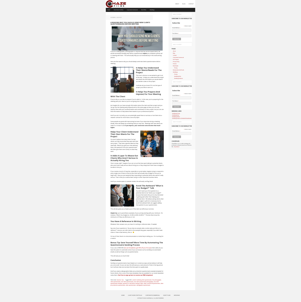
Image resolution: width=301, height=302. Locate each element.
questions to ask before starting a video (133, 283)
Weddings (175, 72)
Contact (175, 55)
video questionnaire (131, 285)
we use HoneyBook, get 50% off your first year (138, 248)
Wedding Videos (176, 116)
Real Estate (175, 66)
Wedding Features (178, 78)
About (174, 51)
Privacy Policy (176, 61)
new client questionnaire (127, 281)
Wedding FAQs (177, 76)
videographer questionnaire (143, 285)
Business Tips (120, 280)
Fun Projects (176, 59)
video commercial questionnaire (152, 283)
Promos (175, 63)
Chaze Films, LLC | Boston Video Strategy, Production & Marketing (116, 4)
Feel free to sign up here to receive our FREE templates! (135, 275)
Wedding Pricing (176, 113)
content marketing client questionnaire (142, 280)
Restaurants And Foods (178, 70)
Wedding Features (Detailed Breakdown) (181, 118)
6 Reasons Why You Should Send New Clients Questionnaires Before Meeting (130, 23)
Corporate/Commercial (178, 57)
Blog (174, 53)
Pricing (175, 68)
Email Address (176, 27)
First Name (175, 33)
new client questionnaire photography (143, 281)
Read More (176, 146)
